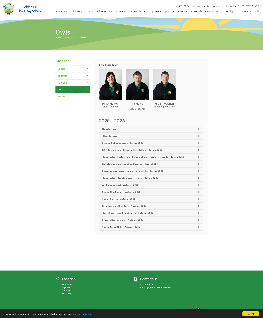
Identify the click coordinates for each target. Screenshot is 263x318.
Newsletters (109, 129)
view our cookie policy (84, 314)
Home (58, 37)
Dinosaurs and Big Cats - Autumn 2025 (124, 206)
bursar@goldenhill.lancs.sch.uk (209, 6)
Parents (120, 11)
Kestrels (62, 76)
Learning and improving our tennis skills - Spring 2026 (132, 171)
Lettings (230, 11)
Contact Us (245, 11)
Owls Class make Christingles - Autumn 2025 (127, 213)
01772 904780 (184, 6)
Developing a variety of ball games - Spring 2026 (130, 164)
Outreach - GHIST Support (205, 11)
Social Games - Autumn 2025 (118, 199)
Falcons (62, 82)
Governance (180, 11)
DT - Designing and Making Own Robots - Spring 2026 (132, 150)
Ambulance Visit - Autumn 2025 (120, 185)
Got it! (251, 313)
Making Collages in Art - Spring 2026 (122, 143)
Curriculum (137, 11)
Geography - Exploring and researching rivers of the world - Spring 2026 (143, 157)
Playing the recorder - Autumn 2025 (122, 220)
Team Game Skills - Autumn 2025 (121, 227)
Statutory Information (98, 11)
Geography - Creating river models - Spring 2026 (130, 178)
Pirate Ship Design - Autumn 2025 (121, 192)
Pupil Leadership (158, 11)
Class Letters (109, 136)
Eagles (62, 69)
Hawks (61, 96)
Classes (76, 11)
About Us (60, 11)
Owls (60, 89)
